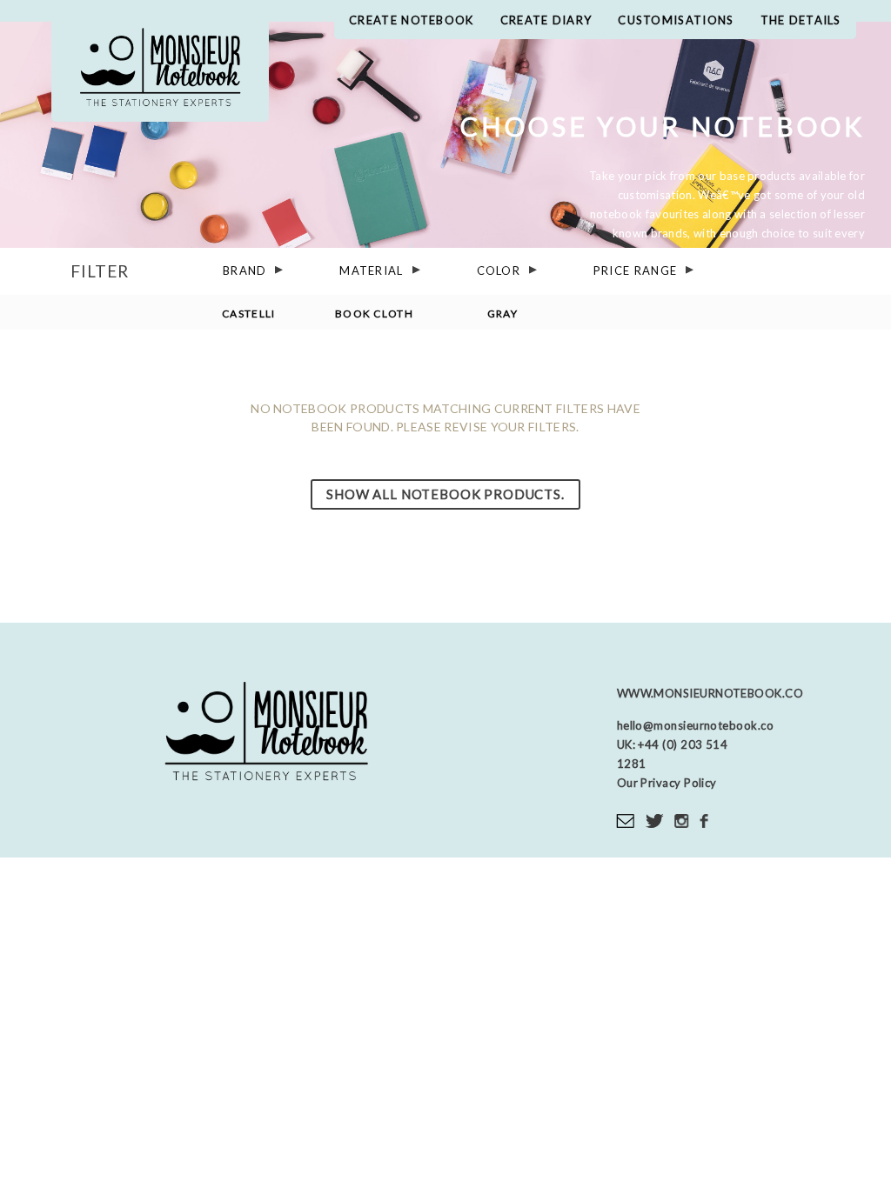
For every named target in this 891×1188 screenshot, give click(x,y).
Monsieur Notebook (160, 69)
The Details (800, 20)
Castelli (248, 312)
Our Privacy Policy (667, 783)
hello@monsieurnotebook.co (695, 725)
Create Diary (546, 20)
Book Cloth (374, 312)
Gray (502, 312)
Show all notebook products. (445, 494)
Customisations (676, 20)
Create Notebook (411, 20)
